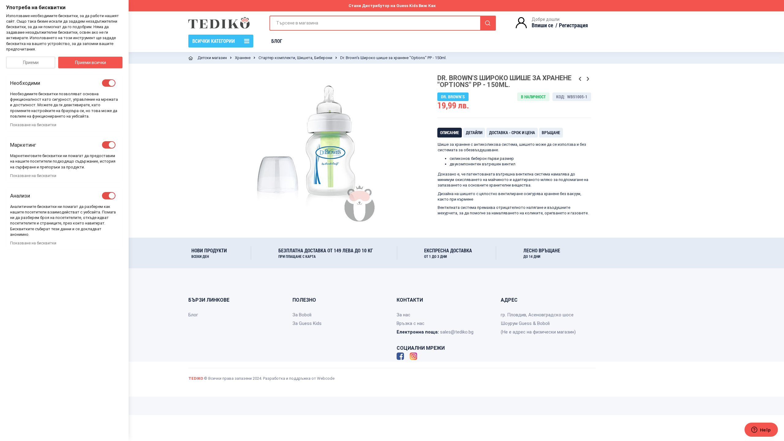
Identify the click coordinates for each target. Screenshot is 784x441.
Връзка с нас (410, 323)
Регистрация (573, 25)
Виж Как (427, 5)
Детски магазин (212, 57)
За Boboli (301, 315)
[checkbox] (108, 83)
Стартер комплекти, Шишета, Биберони (295, 57)
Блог (193, 315)
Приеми (31, 62)
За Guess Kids (307, 323)
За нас (403, 315)
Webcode (325, 378)
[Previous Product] (580, 79)
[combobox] (383, 23)
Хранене (243, 57)
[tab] (449, 133)
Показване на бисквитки (33, 125)
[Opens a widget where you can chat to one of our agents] (761, 430)
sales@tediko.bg (456, 332)
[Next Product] (587, 79)
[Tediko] (219, 22)
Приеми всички (90, 62)
